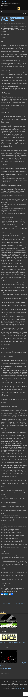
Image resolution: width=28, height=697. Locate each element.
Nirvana (17, 687)
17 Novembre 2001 (6, 23)
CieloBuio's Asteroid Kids (5, 667)
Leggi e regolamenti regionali (15, 13)
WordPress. (22, 687)
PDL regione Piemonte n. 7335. (21, 603)
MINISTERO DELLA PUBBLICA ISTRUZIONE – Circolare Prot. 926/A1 (6, 604)
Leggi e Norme (5, 13)
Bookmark (4, 598)
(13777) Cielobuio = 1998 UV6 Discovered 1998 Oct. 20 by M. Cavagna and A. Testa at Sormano (13, 663)
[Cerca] (19, 8)
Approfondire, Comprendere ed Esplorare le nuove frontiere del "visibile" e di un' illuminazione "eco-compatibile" (13, 641)
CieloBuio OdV (5, 1)
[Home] (0, 13)
